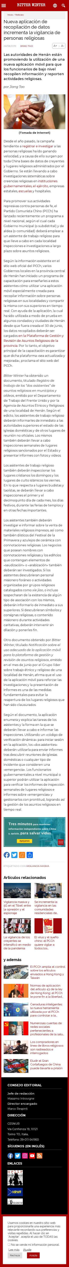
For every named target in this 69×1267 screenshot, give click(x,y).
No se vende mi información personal (35, 1244)
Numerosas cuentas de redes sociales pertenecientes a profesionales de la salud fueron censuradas (47, 1028)
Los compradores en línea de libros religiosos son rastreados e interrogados (46, 1047)
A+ (55, 46)
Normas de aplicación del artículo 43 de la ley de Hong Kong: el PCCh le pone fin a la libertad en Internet (46, 991)
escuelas (25, 191)
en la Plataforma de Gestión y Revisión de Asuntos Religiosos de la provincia (34, 341)
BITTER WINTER (31, 5)
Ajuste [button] (27, 1249)
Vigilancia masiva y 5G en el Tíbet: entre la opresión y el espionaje (17, 907)
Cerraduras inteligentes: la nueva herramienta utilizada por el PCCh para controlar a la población (46, 1010)
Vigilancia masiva (37, 866)
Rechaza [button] (15, 1255)
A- (62, 46)
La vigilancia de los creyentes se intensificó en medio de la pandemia (17, 943)
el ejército (40, 186)
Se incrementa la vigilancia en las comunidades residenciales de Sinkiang (45, 907)
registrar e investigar (37, 146)
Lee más (14, 1249)
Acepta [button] (33, 1255)
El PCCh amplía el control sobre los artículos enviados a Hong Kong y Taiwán (47, 972)
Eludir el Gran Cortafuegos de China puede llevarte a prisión (46, 1064)
